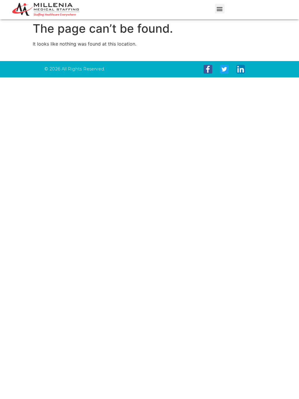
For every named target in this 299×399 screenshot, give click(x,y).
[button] (220, 8)
